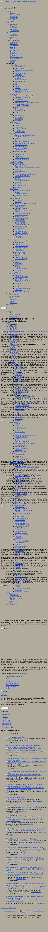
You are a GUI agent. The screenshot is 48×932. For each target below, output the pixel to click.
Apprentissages (20, 368)
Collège (12, 600)
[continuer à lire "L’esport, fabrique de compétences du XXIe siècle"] (22, 840)
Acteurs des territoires (22, 541)
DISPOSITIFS (6, 718)
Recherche (13, 329)
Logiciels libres (19, 528)
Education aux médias (22, 441)
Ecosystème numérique (22, 490)
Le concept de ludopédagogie (15, 797)
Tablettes (8, 678)
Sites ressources (20, 411)
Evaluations (18, 375)
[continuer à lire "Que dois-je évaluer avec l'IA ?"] (16, 739)
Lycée (12, 601)
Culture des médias (21, 437)
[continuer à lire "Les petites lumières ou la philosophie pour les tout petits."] (25, 859)
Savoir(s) (8, 332)
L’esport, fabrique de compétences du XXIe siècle (21, 839)
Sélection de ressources (18, 505)
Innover (8, 323)
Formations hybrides (21, 404)
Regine (14, 328)
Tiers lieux (18, 570)
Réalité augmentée (21, 533)
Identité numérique (21, 445)
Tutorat (17, 412)
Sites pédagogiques (21, 518)
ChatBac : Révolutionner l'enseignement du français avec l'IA (25, 829)
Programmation (20, 432)
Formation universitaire (22, 406)
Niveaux (8, 593)
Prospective (14, 489)
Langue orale (19, 427)
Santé (17, 556)
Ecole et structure (20, 542)
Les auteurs (9, 604)
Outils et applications (12, 683)
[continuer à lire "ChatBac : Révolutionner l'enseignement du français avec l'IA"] (26, 830)
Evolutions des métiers (22, 458)
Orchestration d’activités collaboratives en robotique (22, 806)
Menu (4, 308)
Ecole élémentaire (16, 598)
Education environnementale (24, 510)
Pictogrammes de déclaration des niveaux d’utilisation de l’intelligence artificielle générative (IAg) (24, 785)
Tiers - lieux (18, 590)
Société (12, 539)
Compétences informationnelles (25, 435)
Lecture (17, 430)
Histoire (17, 512)
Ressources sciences (21, 515)
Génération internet (21, 547)
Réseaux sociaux (20, 451)
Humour (17, 425)
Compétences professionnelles (25, 396)
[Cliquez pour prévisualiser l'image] (24, 331)
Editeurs (12, 347)
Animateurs (13, 342)
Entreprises (18, 456)
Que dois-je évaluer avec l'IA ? (15, 737)
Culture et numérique (12, 685)
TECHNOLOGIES (7, 727)
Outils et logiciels (20, 531)
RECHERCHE (6, 724)
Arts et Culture (14, 383)
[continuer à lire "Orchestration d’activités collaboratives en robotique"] (23, 807)
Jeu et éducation (11, 686)
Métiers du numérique (22, 459)
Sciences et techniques (17, 521)
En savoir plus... (25, 740)
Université (13, 603)
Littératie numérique (21, 448)
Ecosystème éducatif (21, 546)
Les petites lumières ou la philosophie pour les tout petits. (24, 857)
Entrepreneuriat (20, 455)
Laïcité (17, 586)
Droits (17, 440)
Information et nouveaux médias (25, 443)
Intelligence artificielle (22, 526)
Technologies (19, 538)
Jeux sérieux (19, 419)
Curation (17, 438)
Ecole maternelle (15, 596)
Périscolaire (14, 595)
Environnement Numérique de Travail (27, 468)
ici (45, 581)
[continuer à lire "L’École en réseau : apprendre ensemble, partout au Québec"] (26, 849)
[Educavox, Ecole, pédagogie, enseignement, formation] (19, 2)
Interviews (13, 316)
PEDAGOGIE (6, 721)
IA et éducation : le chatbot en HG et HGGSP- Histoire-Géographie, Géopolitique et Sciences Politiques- (23, 746)
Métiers (12, 453)
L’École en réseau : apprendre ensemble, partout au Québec (25, 847)
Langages (13, 422)
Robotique (18, 536)
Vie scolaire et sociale (22, 591)
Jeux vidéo (18, 420)
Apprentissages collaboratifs (15, 677)
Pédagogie (9, 326)
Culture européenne (21, 577)
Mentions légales (9, 911)
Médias (12, 433)
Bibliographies (19, 507)
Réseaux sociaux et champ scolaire (26, 503)
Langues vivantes (20, 428)
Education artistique (21, 508)
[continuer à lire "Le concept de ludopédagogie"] (16, 799)
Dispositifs (13, 326)
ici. (28, 395)
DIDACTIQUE (6, 715)
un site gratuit (32, 494)
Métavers (18, 529)
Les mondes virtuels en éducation (25, 474)
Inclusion (18, 585)
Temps (17, 497)
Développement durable (22, 525)
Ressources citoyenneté (22, 513)
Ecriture (17, 424)
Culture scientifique (21, 523)
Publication (18, 450)
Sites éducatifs (19, 516)
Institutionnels (14, 358)
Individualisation (20, 376)
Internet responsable (21, 446)
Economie (18, 544)
